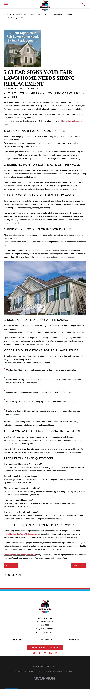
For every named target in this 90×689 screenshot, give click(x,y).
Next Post (79, 565)
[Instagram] (45, 653)
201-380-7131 (45, 618)
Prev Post (11, 565)
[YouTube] (56, 653)
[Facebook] (39, 653)
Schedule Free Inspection (45, 648)
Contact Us (46, 640)
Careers (74, 640)
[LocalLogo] (45, 5)
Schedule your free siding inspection (20, 555)
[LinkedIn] (50, 653)
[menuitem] (20, 671)
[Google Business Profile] (34, 653)
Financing (16, 640)
